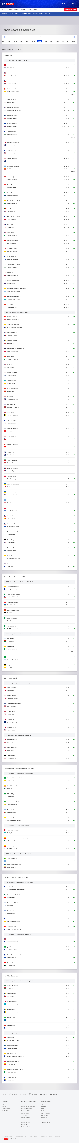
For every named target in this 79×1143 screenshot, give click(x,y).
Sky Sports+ (24, 1124)
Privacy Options (33, 1136)
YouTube (45, 1094)
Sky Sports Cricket (26, 1110)
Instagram (34, 1094)
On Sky (41, 13)
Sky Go (42, 1108)
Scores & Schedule (25, 13)
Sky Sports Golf (25, 1113)
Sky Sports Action (26, 1119)
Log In (75, 3)
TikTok (24, 1094)
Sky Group (43, 1110)
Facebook (14, 1094)
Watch (23, 9)
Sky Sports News (25, 1122)
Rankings (35, 13)
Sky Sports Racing (26, 1126)
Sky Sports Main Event (27, 1104)
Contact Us (57, 1136)
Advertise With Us (45, 1122)
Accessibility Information (46, 1136)
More (34, 9)
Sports (9, 9)
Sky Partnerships (45, 1115)
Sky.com (43, 1104)
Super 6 (4, 1106)
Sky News (43, 1106)
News (11, 13)
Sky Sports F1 (24, 1115)
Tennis (4, 13)
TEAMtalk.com (6, 1108)
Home (3, 9)
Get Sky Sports (66, 3)
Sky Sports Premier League (28, 1106)
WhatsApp (55, 1094)
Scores (16, 9)
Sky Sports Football (26, 1108)
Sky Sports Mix (25, 1129)
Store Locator (44, 1119)
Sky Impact (44, 1117)
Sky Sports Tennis (25, 1117)
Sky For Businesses (45, 1113)
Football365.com (6, 1110)
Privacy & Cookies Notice (20, 1136)
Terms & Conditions (7, 1136)
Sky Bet (29, 9)
